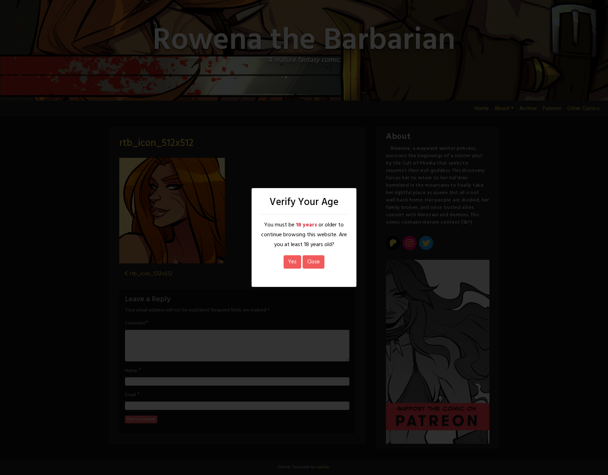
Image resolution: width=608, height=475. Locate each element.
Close (313, 262)
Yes (292, 262)
